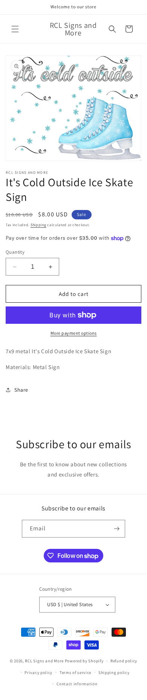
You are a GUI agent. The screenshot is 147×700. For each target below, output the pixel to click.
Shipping (38, 224)
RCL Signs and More (44, 660)
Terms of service (75, 672)
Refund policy (123, 660)
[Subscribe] (116, 529)
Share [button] (21, 389)
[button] (15, 29)
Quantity (15, 252)
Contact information (77, 683)
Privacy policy (38, 672)
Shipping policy (114, 672)
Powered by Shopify (84, 660)
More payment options (74, 333)
